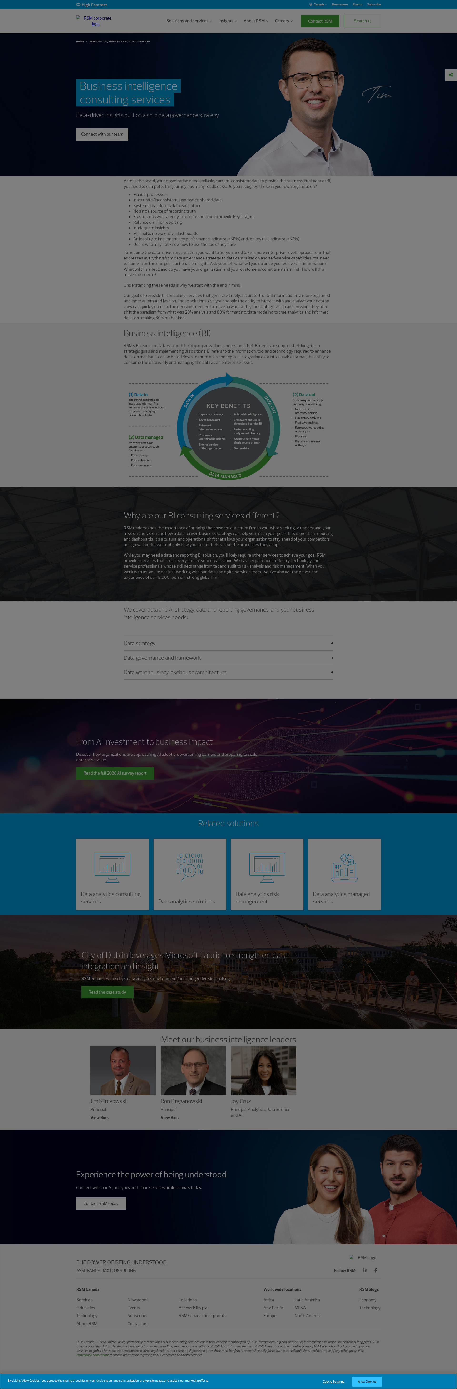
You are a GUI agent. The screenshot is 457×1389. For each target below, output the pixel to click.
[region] (228, 1381)
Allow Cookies (367, 1381)
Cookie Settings (333, 1381)
